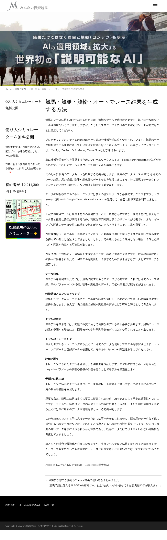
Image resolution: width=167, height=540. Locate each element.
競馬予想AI (20, 89)
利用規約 (10, 504)
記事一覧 (49, 504)
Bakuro (78, 464)
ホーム (8, 89)
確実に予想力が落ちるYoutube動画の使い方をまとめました (82, 480)
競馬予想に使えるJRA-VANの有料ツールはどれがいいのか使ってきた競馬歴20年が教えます (105, 485)
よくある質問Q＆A (29, 504)
